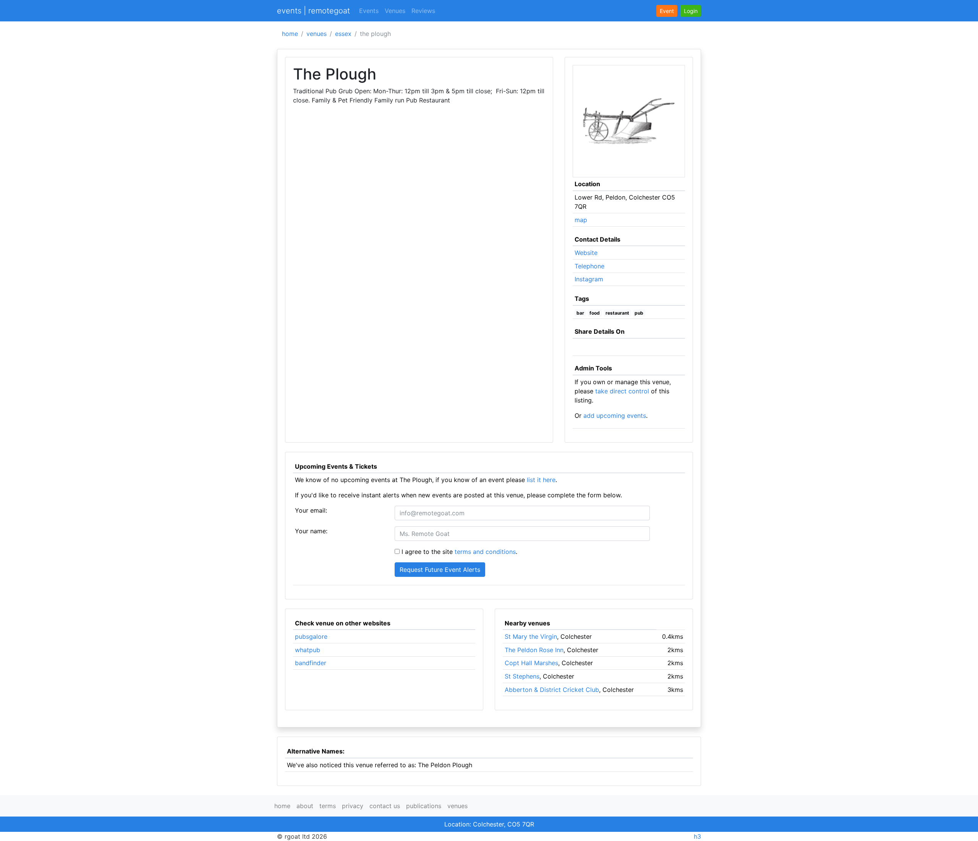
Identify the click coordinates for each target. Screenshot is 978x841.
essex (343, 33)
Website (586, 253)
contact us (384, 806)
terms (327, 806)
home (290, 33)
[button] (690, 11)
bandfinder (310, 663)
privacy (352, 806)
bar (580, 313)
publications (423, 806)
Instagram (589, 279)
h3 (697, 836)
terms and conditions (485, 551)
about (304, 806)
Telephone (589, 266)
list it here (541, 480)
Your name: (311, 531)
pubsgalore (311, 636)
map (581, 220)
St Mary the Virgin (531, 636)
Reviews (423, 11)
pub (639, 313)
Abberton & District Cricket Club (552, 689)
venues (316, 33)
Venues (395, 11)
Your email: (311, 510)
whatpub (307, 650)
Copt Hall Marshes (531, 663)
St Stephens (522, 676)
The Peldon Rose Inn (534, 650)
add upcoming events (614, 415)
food (594, 313)
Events (369, 11)
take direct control (622, 391)
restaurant (617, 313)
